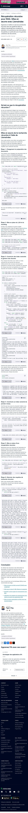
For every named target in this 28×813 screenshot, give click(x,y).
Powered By (18, 203)
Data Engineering (19, 726)
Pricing (16, 702)
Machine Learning (19, 724)
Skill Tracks (17, 687)
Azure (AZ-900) (18, 773)
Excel (2, 732)
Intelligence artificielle (16, 13)
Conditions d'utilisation (16, 807)
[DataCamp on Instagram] (18, 792)
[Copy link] (2, 643)
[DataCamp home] (10, 789)
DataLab (17, 697)
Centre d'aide (4, 695)
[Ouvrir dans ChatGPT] (18, 39)
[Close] (26, 2)
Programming (18, 728)
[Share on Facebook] (8, 643)
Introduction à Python (5, 740)
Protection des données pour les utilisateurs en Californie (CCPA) (12, 804)
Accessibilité (3, 807)
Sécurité (8, 807)
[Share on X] (14, 643)
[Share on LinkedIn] (5, 643)
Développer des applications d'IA (12, 654)
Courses (17, 689)
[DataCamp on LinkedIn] (10, 792)
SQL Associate (18, 765)
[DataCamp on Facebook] (2, 792)
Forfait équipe (4, 706)
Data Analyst (18, 763)
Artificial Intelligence (5, 728)
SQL (2, 726)
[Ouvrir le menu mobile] (26, 6)
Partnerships (3, 693)
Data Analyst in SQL (5, 763)
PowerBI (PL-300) (18, 771)
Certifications (18, 691)
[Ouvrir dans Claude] (21, 39)
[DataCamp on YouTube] (14, 792)
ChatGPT (3, 734)
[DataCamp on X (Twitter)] (6, 792)
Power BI (3, 730)
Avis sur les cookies (15, 802)
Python (2, 722)
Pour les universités (19, 715)
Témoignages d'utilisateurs (21, 713)
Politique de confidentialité (6, 802)
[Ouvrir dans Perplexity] (25, 39)
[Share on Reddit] (11, 643)
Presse (2, 687)
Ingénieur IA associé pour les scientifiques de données (6, 779)
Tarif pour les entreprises (6, 704)
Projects (16, 693)
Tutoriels (8, 13)
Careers (2, 689)
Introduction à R (4, 744)
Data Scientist (18, 767)
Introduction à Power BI (6, 746)
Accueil (2, 13)
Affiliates (3, 691)
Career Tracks (18, 685)
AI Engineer (17, 769)
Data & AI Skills (4, 702)
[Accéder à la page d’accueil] (5, 6)
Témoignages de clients (6, 712)
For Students (17, 704)
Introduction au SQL (5, 742)
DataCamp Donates (19, 717)
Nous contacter (4, 697)
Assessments (18, 695)
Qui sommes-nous (5, 685)
